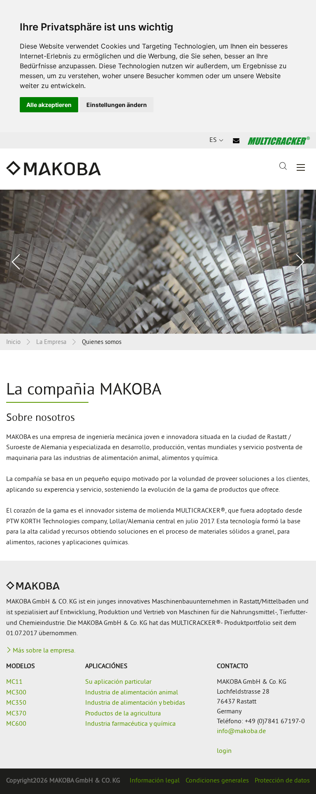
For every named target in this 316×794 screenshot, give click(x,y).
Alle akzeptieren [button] (49, 104)
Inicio (13, 342)
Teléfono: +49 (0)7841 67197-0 (261, 721)
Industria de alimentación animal (131, 693)
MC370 (16, 714)
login (224, 751)
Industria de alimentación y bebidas (135, 703)
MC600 (16, 724)
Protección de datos (282, 781)
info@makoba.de (241, 731)
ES (213, 140)
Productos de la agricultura (123, 714)
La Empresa (51, 342)
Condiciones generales (217, 781)
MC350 (16, 703)
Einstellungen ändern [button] (116, 104)
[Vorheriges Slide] (16, 262)
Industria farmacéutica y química (130, 724)
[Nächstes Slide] (299, 262)
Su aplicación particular (118, 682)
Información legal (155, 781)
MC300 (16, 693)
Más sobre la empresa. (44, 651)
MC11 (14, 682)
